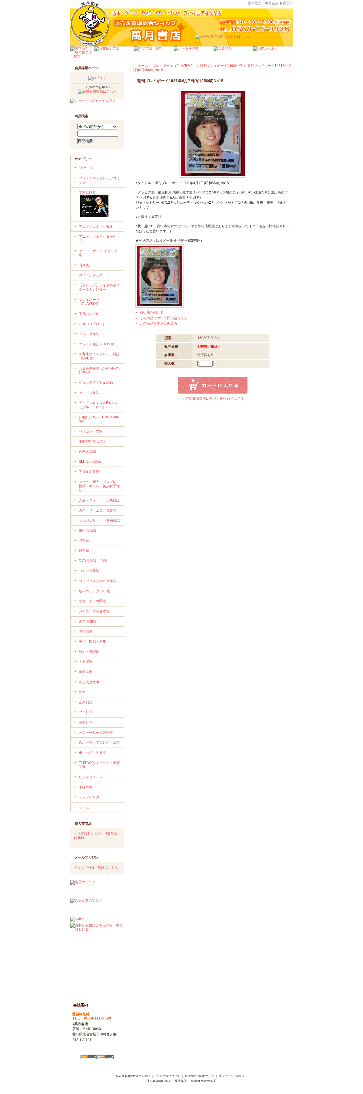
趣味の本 (85, 787)
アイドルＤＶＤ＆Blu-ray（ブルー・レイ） (98, 405)
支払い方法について (167, 1076)
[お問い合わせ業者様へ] (273, 52)
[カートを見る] (194, 52)
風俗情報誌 (87, 531)
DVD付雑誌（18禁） (95, 561)
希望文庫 (85, 672)
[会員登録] (233, 52)
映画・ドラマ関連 (92, 601)
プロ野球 (85, 712)
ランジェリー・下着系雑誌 (99, 520)
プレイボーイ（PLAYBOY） (90, 302)
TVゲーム (86, 168)
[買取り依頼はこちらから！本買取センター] (97, 957)
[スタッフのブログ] (97, 907)
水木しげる (87, 192)
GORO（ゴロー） (92, 324)
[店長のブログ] (97, 888)
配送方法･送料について (199, 1076)
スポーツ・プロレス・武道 (99, 742)
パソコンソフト (91, 431)
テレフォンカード (92, 797)
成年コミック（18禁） (96, 591)
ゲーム (84, 807)
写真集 (84, 265)
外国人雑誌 (87, 452)
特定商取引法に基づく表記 (133, 1076)
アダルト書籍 (89, 472)
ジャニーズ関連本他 (94, 611)
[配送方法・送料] (154, 52)
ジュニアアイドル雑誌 (96, 383)
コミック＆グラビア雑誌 (97, 581)
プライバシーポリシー (233, 1076)
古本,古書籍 (88, 621)
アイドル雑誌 (89, 393)
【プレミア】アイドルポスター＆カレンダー (99, 287)
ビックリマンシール (94, 777)
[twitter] (77, 919)
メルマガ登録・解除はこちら (96, 868)
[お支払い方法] (114, 52)
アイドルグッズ (91, 275)
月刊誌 (84, 541)
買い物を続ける (152, 312)
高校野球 (85, 722)
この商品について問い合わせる (163, 318)
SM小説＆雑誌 (90, 462)
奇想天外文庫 (89, 682)
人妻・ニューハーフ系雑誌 (99, 500)
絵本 (82, 692)
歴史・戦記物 (89, 652)
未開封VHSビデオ (92, 441)
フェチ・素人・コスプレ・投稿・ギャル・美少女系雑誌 (99, 486)
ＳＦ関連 (85, 662)
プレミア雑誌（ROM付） (98, 344)
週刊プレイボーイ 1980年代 (221, 66)
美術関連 (85, 631)
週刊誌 (84, 551)
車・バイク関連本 (92, 753)
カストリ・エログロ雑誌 (97, 510)
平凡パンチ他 (89, 314)
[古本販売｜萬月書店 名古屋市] (82, 52)
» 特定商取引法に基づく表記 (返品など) (213, 399)
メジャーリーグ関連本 (96, 733)
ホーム (143, 66)
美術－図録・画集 (92, 642)
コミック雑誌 (89, 571)
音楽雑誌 (85, 702)
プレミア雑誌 (89, 334)
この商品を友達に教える (158, 323)
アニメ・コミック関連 (96, 227)
